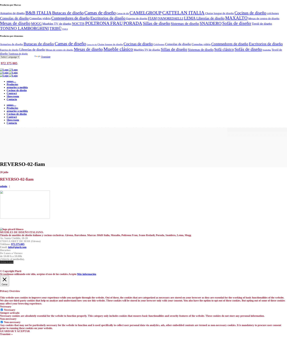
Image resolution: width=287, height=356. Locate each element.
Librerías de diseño (210, 18)
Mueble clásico (118, 49)
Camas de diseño (100, 12)
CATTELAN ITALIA (183, 12)
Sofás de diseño (236, 23)
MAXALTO (236, 17)
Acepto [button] (72, 274)
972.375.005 (17, 244)
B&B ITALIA (38, 12)
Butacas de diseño (68, 12)
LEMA (190, 18)
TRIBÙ (55, 28)
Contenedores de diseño (70, 18)
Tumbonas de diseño (18, 54)
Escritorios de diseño (108, 18)
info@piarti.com (17, 247)
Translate (45, 56)
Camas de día (122, 13)
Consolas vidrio (40, 18)
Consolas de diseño (14, 18)
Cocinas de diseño (250, 12)
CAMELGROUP (146, 12)
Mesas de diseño (15, 23)
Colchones (158, 44)
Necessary (9, 309)
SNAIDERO (211, 23)
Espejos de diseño (136, 18)
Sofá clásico (224, 49)
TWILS (65, 29)
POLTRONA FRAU (104, 23)
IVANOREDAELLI (170, 18)
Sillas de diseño (156, 23)
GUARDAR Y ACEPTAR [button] (15, 331)
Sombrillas (267, 50)
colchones (273, 13)
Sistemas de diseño (185, 24)
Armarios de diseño (12, 13)
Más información (86, 274)
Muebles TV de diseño (56, 23)
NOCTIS (78, 23)
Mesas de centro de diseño (263, 18)
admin (3, 186)
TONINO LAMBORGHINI (24, 28)
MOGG (36, 23)
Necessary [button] (5, 306)
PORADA (132, 23)
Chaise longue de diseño (219, 13)
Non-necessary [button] (8, 318)
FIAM (152, 18)
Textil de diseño (262, 23)
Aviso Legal (6, 262)
